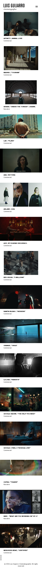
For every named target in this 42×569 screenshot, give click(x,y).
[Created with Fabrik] (1, 557)
